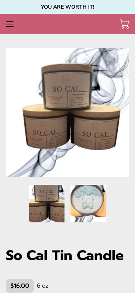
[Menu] (10, 24)
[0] (124, 24)
